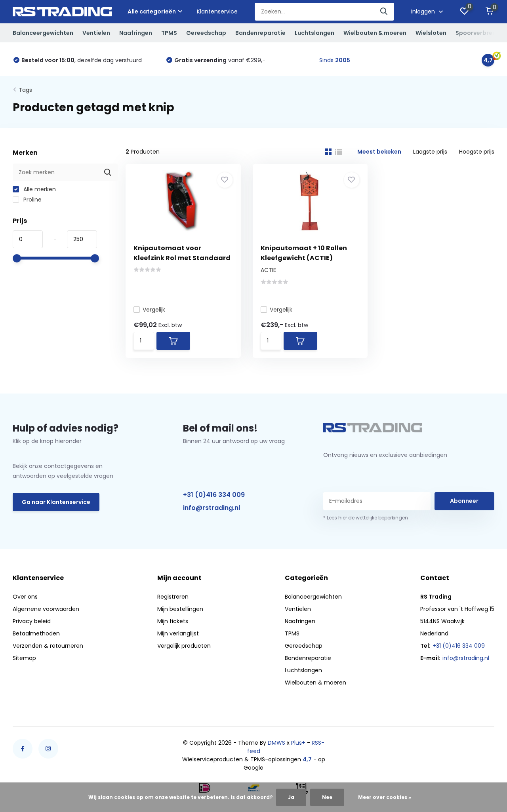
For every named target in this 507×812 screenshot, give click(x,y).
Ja (291, 797)
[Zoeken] (384, 12)
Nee (327, 797)
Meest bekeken (379, 152)
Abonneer (464, 501)
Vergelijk (154, 310)
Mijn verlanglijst (178, 633)
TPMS (169, 33)
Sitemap (24, 658)
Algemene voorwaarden (46, 609)
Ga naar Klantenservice (56, 502)
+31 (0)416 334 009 (214, 494)
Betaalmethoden (36, 633)
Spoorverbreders (480, 33)
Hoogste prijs (476, 152)
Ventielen (96, 33)
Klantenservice (217, 11)
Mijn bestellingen (180, 609)
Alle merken (39, 189)
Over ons (25, 597)
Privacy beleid (32, 621)
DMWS (276, 743)
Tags (25, 90)
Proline (32, 199)
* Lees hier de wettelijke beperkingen (365, 517)
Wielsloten (431, 33)
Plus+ (298, 743)
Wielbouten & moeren (374, 33)
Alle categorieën (152, 11)
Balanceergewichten (43, 33)
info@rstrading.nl (211, 507)
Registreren (173, 597)
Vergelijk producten (184, 646)
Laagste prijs (430, 152)
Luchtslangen (314, 33)
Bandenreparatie (260, 33)
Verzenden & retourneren (48, 646)
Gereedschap (206, 33)
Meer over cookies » (384, 797)
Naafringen (135, 33)
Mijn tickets (172, 621)
